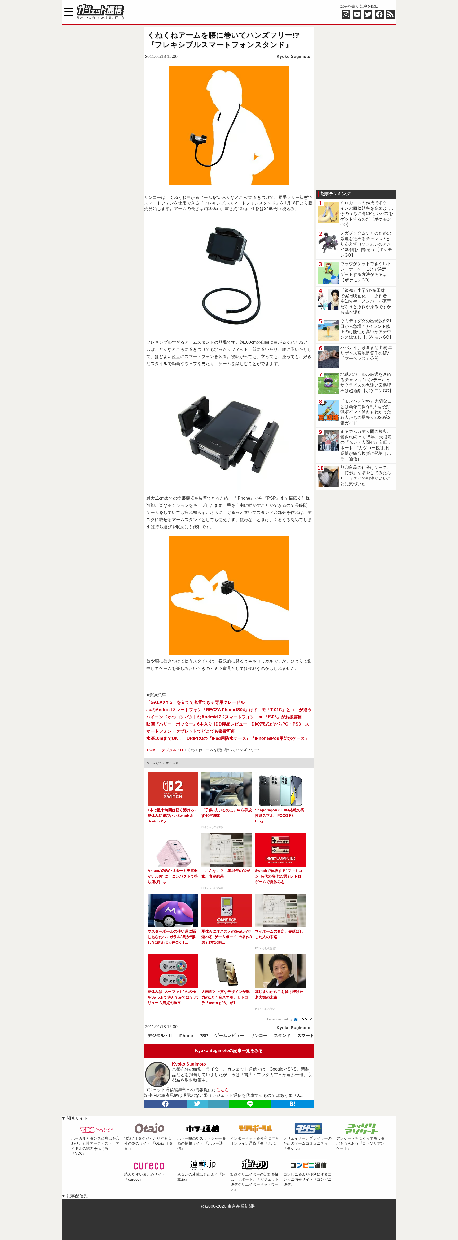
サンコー (258, 1035)
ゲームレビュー (229, 1035)
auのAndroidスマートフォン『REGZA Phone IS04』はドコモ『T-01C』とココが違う (229, 710)
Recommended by (280, 1019)
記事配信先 (77, 1196)
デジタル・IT (160, 1035)
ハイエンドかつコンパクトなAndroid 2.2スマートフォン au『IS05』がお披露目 (224, 717)
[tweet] (197, 1104)
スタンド (282, 1035)
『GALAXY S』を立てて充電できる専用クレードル (195, 702)
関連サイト (77, 1118)
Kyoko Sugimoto (293, 56)
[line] (250, 1104)
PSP (203, 1035)
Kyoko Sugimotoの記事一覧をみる (229, 1050)
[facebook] (165, 1104)
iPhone (186, 1035)
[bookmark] (292, 1104)
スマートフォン (312, 1035)
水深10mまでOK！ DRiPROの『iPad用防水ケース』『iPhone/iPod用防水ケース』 (227, 738)
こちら (222, 1089)
